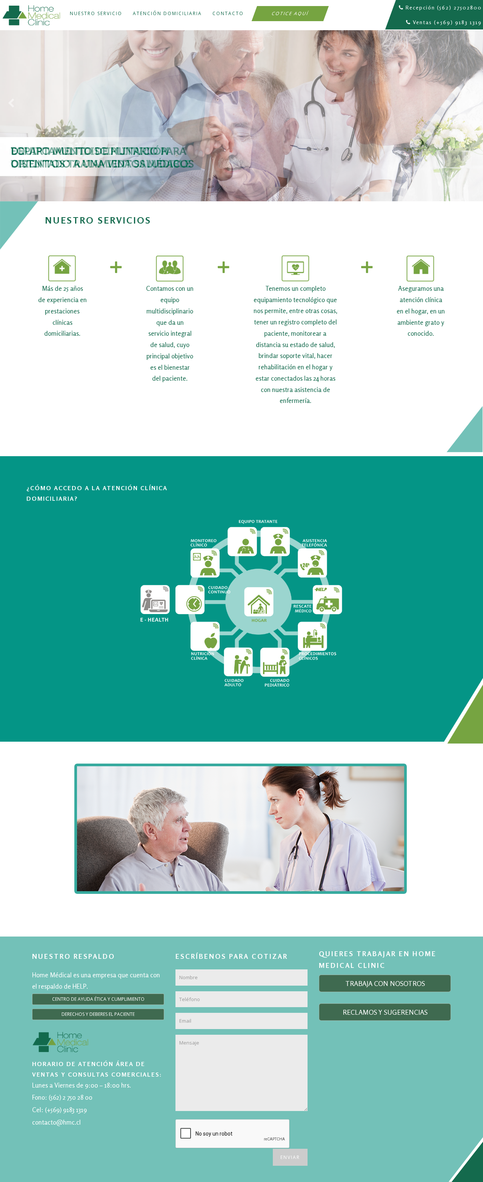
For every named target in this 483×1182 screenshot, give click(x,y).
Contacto (228, 13)
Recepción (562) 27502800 (444, 7)
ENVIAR (290, 1157)
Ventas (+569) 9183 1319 (447, 22)
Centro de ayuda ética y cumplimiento (98, 999)
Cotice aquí (290, 13)
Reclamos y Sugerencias (385, 1012)
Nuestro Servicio (96, 13)
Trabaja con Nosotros (385, 983)
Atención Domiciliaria (167, 13)
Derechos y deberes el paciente (98, 1014)
